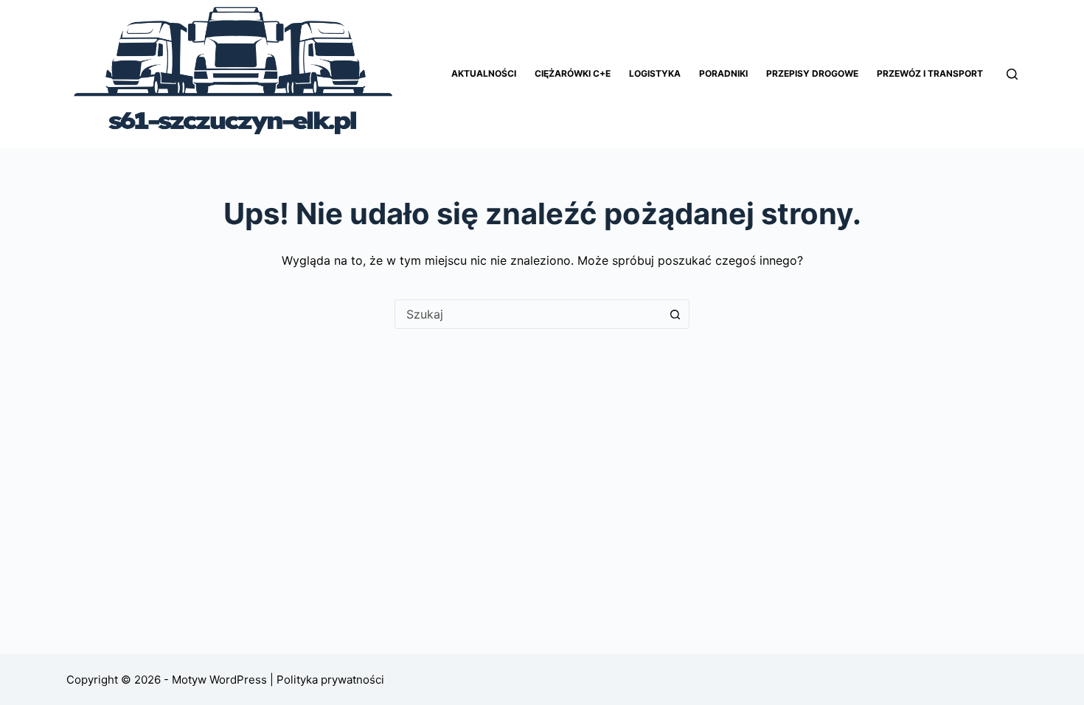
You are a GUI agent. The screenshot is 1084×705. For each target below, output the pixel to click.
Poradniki (723, 73)
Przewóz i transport (930, 73)
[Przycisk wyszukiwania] (675, 314)
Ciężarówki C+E (573, 73)
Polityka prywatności (329, 680)
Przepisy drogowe (812, 73)
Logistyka (655, 73)
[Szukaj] (1012, 74)
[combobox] (528, 314)
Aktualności (483, 73)
